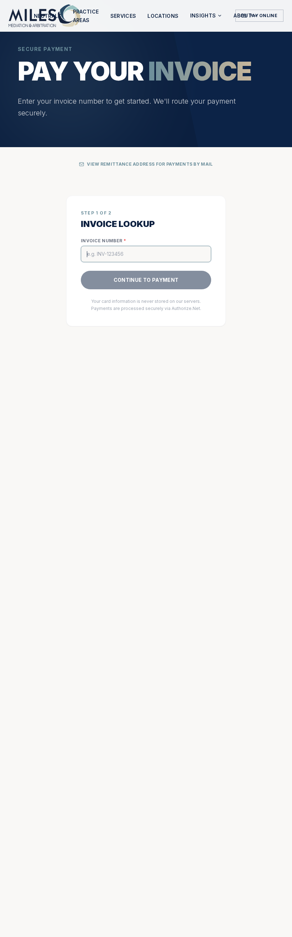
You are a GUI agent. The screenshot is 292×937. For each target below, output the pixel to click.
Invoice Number (103, 240)
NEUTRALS (48, 16)
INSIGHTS (203, 15)
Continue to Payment (146, 280)
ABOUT (243, 15)
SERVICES (123, 16)
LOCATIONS (162, 16)
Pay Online (263, 15)
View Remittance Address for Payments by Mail (150, 164)
